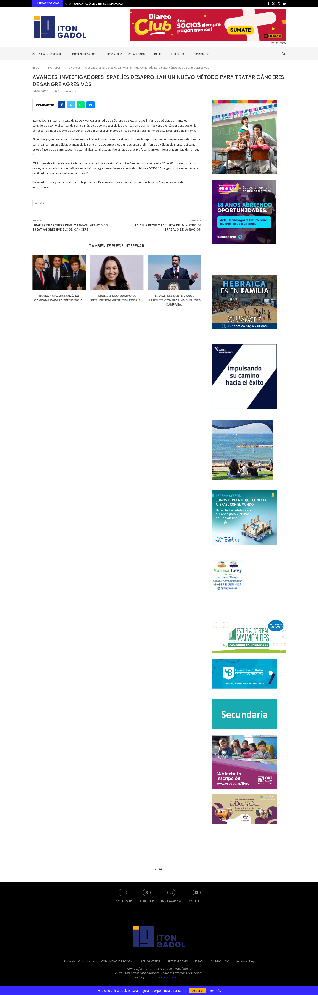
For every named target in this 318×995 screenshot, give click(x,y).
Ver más (215, 990)
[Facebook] (268, 3)
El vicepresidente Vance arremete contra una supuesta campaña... (174, 300)
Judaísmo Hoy (201, 53)
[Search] (283, 53)
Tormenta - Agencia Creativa (164, 977)
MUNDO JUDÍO (178, 53)
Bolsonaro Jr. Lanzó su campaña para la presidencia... (59, 298)
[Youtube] (284, 3)
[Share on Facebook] (61, 104)
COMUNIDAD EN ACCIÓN (82, 53)
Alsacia (40, 203)
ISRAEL (157, 53)
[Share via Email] (90, 104)
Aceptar (197, 991)
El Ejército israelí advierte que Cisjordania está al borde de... (116, 3)
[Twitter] (273, 3)
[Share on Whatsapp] (81, 104)
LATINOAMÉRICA (113, 53)
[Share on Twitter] (71, 104)
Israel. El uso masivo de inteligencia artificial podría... (117, 298)
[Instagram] (279, 3)
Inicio (35, 67)
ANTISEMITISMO (136, 53)
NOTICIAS (54, 67)
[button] (66, 3)
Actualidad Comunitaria (47, 53)
